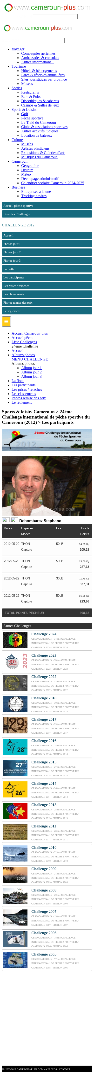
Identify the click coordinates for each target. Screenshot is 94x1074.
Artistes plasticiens (35, 148)
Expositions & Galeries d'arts (43, 153)
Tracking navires (34, 196)
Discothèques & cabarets (40, 101)
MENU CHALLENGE (30, 359)
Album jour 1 (31, 368)
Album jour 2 (31, 372)
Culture (17, 140)
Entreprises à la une (36, 191)
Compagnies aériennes (38, 53)
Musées (27, 84)
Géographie (30, 166)
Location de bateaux (36, 135)
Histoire (27, 170)
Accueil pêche (22, 338)
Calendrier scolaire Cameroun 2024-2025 (52, 183)
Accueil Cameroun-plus (30, 333)
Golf (24, 114)
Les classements (24, 394)
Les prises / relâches (27, 389)
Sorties (17, 88)
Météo (26, 174)
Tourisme (19, 66)
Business (18, 187)
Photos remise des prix (29, 398)
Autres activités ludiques (39, 131)
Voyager (18, 49)
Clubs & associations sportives (44, 127)
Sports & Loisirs (24, 109)
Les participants (23, 385)
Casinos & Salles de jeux (40, 105)
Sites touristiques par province (44, 79)
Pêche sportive (32, 118)
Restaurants (30, 92)
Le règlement (22, 402)
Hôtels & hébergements (39, 71)
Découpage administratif (39, 179)
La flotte (18, 381)
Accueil (17, 350)
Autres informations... (37, 62)
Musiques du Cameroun (39, 157)
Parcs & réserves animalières (43, 75)
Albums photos (23, 355)
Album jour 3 (31, 376)
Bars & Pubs (30, 96)
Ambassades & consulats (40, 58)
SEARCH (24, 16)
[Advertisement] (47, 1019)
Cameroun (19, 161)
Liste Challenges (24, 342)
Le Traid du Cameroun (38, 122)
